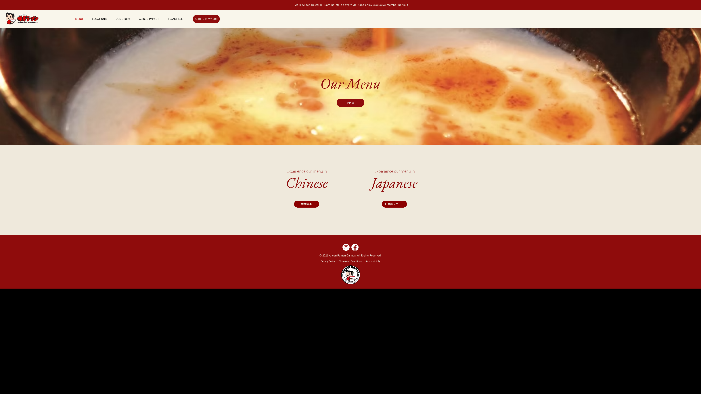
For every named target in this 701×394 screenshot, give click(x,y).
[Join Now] (407, 4)
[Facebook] (355, 247)
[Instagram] (346, 247)
